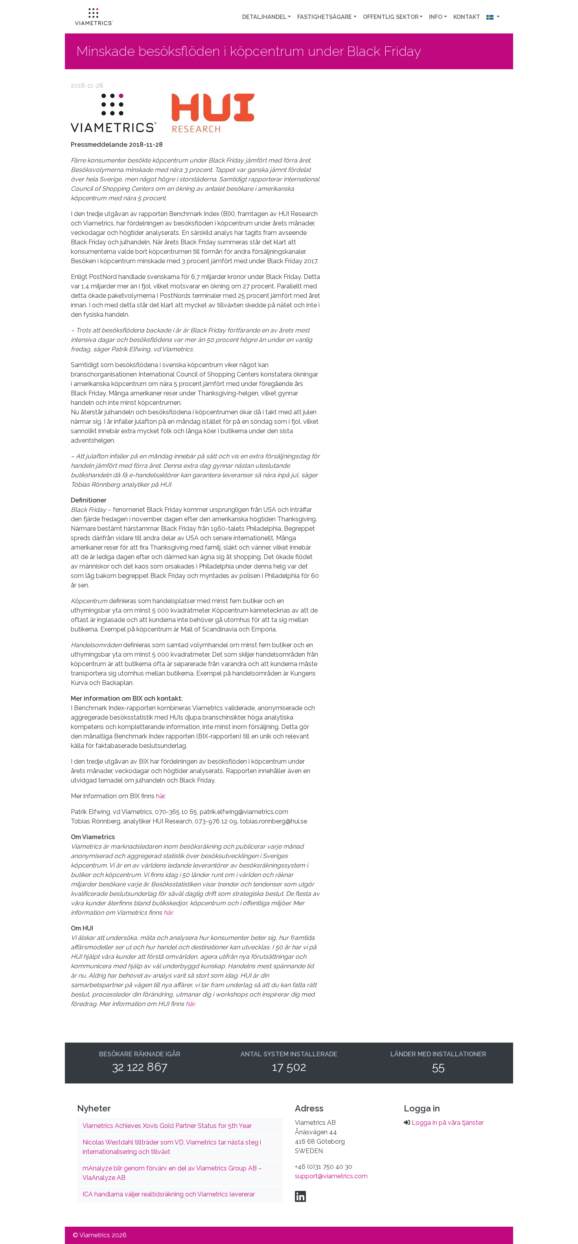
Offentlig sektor (390, 16)
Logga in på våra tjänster (448, 1122)
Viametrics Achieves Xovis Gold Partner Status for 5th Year (167, 1126)
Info (435, 16)
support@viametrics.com (331, 1176)
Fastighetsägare (324, 16)
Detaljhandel (264, 16)
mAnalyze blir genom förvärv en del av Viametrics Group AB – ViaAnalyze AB (172, 1173)
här (160, 796)
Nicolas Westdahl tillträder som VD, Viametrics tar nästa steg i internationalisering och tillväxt (172, 1147)
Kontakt (466, 16)
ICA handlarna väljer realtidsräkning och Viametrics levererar (169, 1194)
